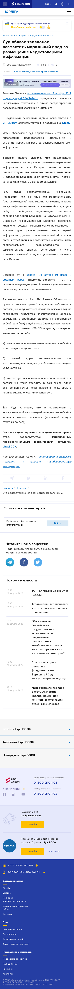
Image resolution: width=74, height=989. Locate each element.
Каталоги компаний (13, 939)
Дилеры (7, 893)
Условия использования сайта (15, 908)
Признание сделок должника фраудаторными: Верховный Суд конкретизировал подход (49, 670)
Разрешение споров (14, 35)
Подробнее (54, 851)
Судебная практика (41, 35)
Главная (8, 488)
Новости (21, 488)
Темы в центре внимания (16, 944)
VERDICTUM (10, 122)
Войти (57, 523)
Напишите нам (10, 964)
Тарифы (32, 824)
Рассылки (8, 969)
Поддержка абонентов (15, 959)
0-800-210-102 (45, 793)
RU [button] (47, 3)
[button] (5, 4)
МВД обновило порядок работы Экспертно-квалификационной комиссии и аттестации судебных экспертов (48, 695)
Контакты (8, 974)
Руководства (10, 934)
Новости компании (12, 929)
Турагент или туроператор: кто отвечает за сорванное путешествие (50, 607)
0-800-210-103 (45, 782)
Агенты (7, 888)
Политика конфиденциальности (14, 899)
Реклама (7, 914)
